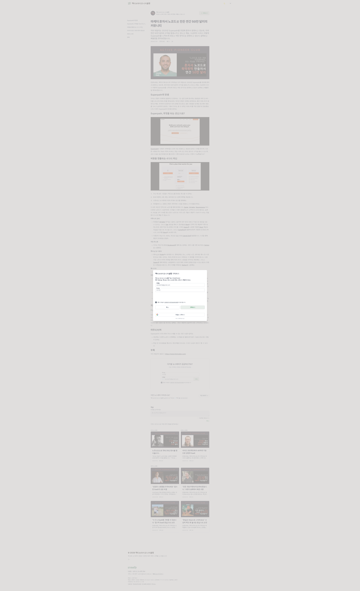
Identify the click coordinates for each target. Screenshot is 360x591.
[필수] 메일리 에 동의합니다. (172, 302)
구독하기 (192, 307)
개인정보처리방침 (173, 302)
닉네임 (158, 288)
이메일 (157, 283)
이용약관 (166, 302)
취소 (167, 307)
